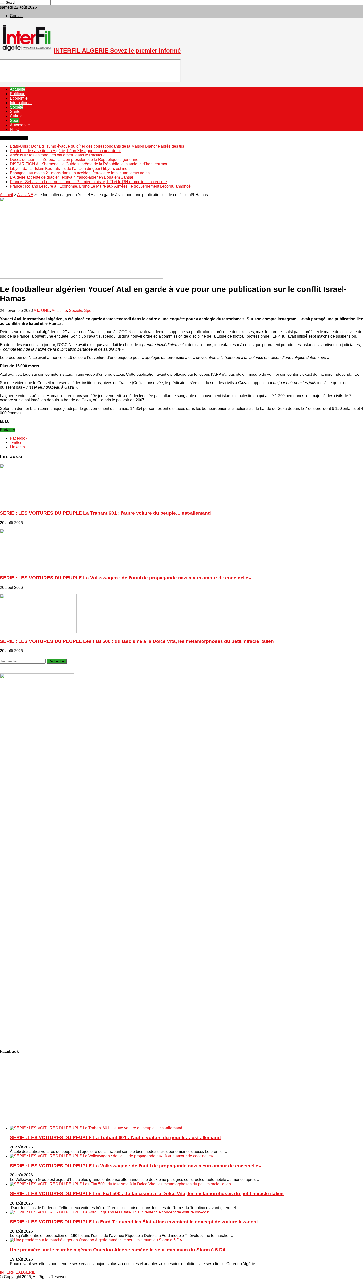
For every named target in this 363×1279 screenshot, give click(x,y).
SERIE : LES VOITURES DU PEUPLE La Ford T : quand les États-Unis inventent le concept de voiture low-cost (134, 1221)
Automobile (20, 125)
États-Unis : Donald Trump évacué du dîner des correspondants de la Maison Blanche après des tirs (97, 146)
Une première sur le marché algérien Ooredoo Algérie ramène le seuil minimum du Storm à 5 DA (118, 1249)
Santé (15, 112)
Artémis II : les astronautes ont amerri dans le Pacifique (58, 155)
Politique (17, 94)
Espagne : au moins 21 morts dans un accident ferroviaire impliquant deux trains (80, 173)
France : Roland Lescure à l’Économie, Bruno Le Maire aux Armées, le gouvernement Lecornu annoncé (100, 186)
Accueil (6, 195)
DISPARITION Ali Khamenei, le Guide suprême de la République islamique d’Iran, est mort (89, 164)
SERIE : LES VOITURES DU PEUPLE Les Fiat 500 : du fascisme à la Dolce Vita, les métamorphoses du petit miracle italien (137, 641)
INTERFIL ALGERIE (18, 1272)
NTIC (14, 129)
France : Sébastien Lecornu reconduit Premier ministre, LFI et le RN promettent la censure (88, 182)
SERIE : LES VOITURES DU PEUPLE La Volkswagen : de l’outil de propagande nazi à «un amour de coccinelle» (125, 577)
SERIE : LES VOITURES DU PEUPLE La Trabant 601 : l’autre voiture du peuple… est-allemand (105, 513)
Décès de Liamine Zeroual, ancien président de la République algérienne (74, 159)
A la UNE (25, 195)
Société (16, 107)
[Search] (2, 3)
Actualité (17, 89)
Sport (14, 120)
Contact (16, 16)
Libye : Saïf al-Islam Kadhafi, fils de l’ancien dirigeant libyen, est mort (70, 168)
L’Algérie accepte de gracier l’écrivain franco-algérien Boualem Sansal (71, 177)
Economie (19, 98)
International (21, 103)
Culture (16, 116)
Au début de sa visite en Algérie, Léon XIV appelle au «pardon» (65, 151)
